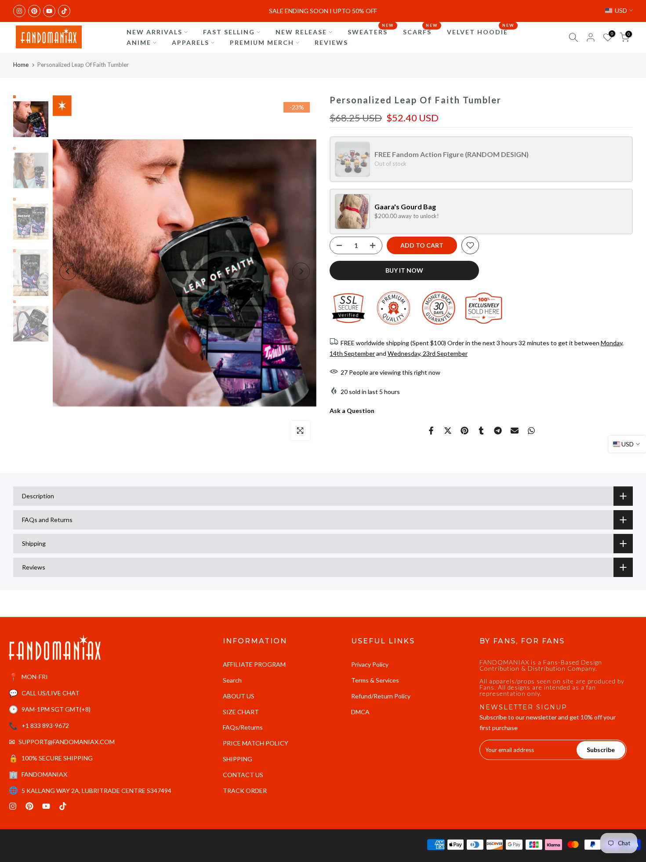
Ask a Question (352, 411)
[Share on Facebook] (431, 430)
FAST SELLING (229, 32)
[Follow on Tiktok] (64, 11)
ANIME (139, 42)
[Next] (301, 271)
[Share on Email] (515, 430)
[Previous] (68, 271)
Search (232, 680)
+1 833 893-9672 (45, 725)
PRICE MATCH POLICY (255, 743)
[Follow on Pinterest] (34, 11)
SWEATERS (371, 31)
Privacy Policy (369, 664)
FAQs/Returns (243, 727)
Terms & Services (375, 680)
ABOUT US (238, 696)
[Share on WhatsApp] (531, 430)
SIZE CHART (241, 712)
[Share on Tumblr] (481, 430)
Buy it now (404, 270)
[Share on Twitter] (448, 430)
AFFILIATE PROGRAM (254, 664)
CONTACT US (243, 774)
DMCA (360, 712)
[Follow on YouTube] (49, 11)
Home (21, 64)
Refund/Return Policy (380, 696)
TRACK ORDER (245, 790)
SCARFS (420, 31)
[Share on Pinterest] (464, 430)
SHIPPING (237, 759)
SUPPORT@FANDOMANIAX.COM (66, 741)
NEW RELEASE (301, 32)
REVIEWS (331, 42)
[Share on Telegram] (498, 430)
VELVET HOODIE (481, 31)
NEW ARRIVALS (154, 32)
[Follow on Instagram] (19, 11)
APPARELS (190, 42)
